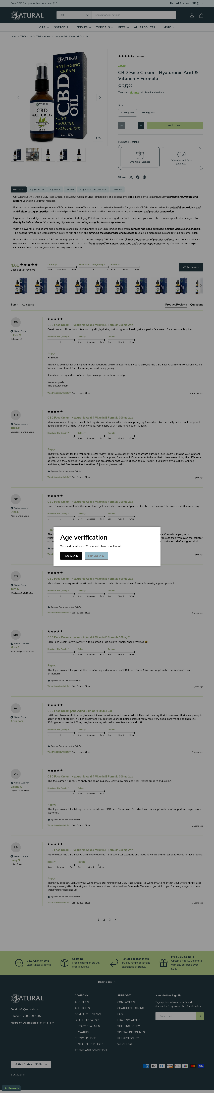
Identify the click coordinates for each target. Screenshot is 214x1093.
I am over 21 (71, 555)
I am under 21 (96, 555)
